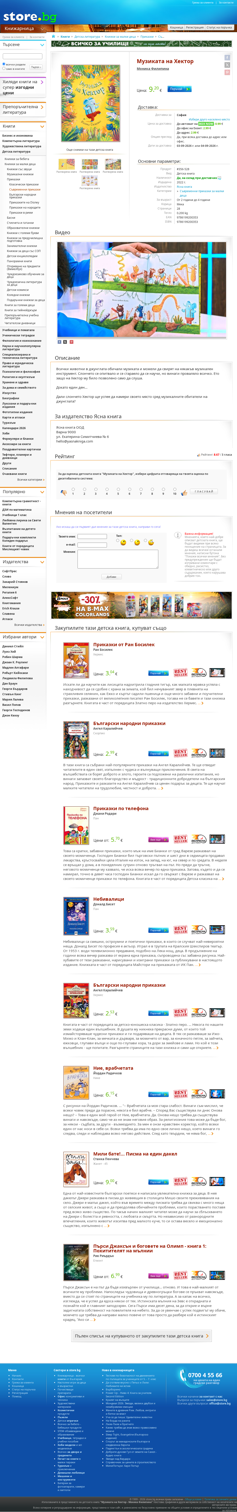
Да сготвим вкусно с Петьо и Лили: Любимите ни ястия (127, 1384)
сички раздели (15, 64)
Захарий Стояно (15, 582)
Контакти (18, 1379)
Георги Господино (16, 710)
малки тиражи (69, 1460)
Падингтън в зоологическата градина (129, 1448)
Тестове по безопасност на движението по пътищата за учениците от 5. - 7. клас (131, 1377)
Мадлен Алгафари (15, 668)
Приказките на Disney (24, 202)
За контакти (226, 2)
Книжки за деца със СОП (24, 251)
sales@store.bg (216, 1400)
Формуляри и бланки (18, 439)
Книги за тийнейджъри (21, 310)
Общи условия (193, 1499)
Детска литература (87, 37)
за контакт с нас (210, 1396)
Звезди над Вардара (118, 1458)
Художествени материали (66, 1404)
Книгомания (11, 603)
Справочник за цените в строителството (131, 1462)
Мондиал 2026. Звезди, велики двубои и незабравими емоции (130, 1404)
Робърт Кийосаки (15, 673)
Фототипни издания (17, 412)
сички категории (29, 480)
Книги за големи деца (20, 305)
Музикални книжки (20, 174)
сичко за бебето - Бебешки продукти (69, 1425)
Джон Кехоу (10, 715)
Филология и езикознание (21, 341)
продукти (66, 1411)
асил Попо (11, 705)
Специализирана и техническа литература (19, 356)
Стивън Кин (12, 694)
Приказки (147, 37)
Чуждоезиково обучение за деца (25, 275)
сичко (70, 1453)
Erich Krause (10, 608)
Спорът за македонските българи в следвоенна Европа (128, 1443)
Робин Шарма (12, 657)
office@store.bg (220, 1403)
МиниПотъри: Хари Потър (122, 1465)
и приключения (66, 1467)
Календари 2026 (14, 428)
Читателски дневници (20, 323)
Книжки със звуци (19, 169)
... (199, 703)
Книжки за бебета (17, 159)
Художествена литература (21, 146)
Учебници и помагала (18, 330)
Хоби (5, 433)
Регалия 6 (9, 592)
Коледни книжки (18, 295)
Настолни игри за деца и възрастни (72, 1384)
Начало (16, 1375)
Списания (9, 468)
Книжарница (19, 28)
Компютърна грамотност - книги (21, 502)
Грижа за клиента (202, 2)
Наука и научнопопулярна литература (21, 347)
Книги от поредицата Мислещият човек (18, 547)
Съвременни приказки (25, 189)
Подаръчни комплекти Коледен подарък (19, 539)
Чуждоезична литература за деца (24, 283)
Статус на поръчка (23, 1389)
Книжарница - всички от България (71, 1377)
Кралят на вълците (117, 1399)
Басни (11, 218)
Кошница (18, 1386)
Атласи (7, 619)
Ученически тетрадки (18, 335)
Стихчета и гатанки (20, 223)
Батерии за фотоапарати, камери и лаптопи (71, 1486)
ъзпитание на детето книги (18, 530)
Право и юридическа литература (17, 364)
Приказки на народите (25, 207)
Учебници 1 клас (14, 515)
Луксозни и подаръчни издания (19, 405)
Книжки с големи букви (23, 233)
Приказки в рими (21, 213)
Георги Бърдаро (15, 689)
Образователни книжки (23, 228)
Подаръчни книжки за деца (26, 300)
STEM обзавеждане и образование (70, 1432)
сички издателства (28, 625)
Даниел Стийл (13, 646)
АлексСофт (10, 598)
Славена (8, 614)
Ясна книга (184, 187)
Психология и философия (21, 372)
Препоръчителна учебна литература (22, 316)
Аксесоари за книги (16, 444)
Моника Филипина (153, 68)
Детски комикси (18, 290)
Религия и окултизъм (18, 377)
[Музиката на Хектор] (91, 104)
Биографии (10, 398)
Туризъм (9, 423)
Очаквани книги (14, 474)
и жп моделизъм (70, 1446)
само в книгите (15, 69)
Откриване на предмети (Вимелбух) (23, 267)
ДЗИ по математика (16, 510)
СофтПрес (9, 571)
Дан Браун (9, 683)
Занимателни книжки (22, 246)
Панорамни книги (19, 261)
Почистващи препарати (65, 1391)
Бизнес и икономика (17, 136)
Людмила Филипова (17, 678)
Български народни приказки (22, 196)
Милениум (10, 587)
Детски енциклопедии (22, 256)
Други (6, 463)
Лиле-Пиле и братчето (120, 1424)
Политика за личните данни (220, 1499)
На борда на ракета (118, 1420)
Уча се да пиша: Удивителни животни (129, 1417)
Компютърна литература (21, 141)
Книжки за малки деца (120, 37)
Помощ (16, 1396)
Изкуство (9, 393)
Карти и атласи (13, 417)
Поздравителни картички (21, 449)
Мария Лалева (12, 699)
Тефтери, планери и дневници (17, 456)
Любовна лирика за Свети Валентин (21, 522)
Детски (68, 1420)
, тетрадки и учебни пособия (72, 1439)
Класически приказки (24, 184)
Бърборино (113, 1389)
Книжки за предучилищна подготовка (25, 239)
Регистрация (20, 1393)
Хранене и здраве (15, 382)
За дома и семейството (19, 388)
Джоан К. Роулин (15, 662)
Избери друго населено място (209, 119)
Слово (6, 576)
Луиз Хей (9, 652)
